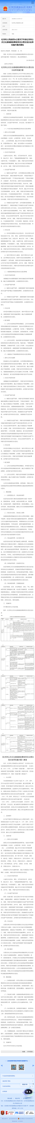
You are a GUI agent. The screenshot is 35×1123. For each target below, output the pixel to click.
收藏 (23, 1051)
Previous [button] (2, 1065)
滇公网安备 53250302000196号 (26, 1118)
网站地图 (9, 1098)
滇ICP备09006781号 (13, 1118)
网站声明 (17, 1098)
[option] (17, 1065)
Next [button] (33, 1065)
